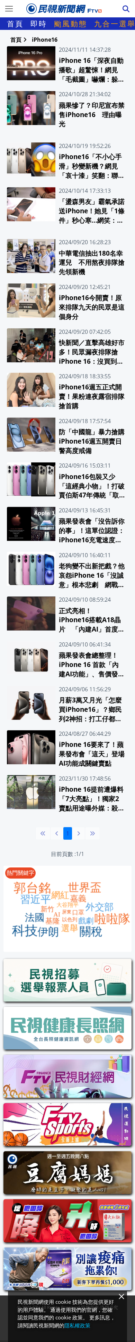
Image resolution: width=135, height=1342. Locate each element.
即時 (38, 23)
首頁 (15, 23)
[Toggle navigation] (9, 8)
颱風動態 (70, 23)
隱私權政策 (77, 1325)
